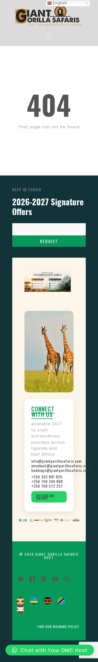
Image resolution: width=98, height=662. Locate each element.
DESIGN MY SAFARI (45, 497)
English (59, 3)
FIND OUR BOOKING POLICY (58, 626)
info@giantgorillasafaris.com (49, 461)
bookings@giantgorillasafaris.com (49, 470)
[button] (49, 650)
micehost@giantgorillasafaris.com (49, 465)
